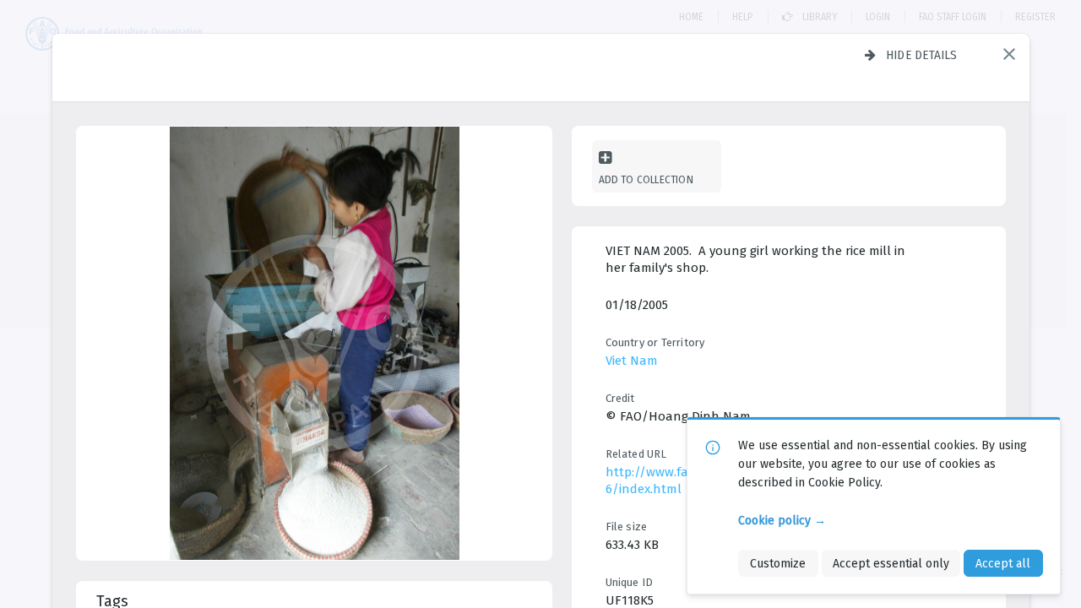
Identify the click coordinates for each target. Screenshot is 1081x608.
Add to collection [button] (646, 179)
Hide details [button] (922, 54)
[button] (1009, 54)
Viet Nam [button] (632, 360)
